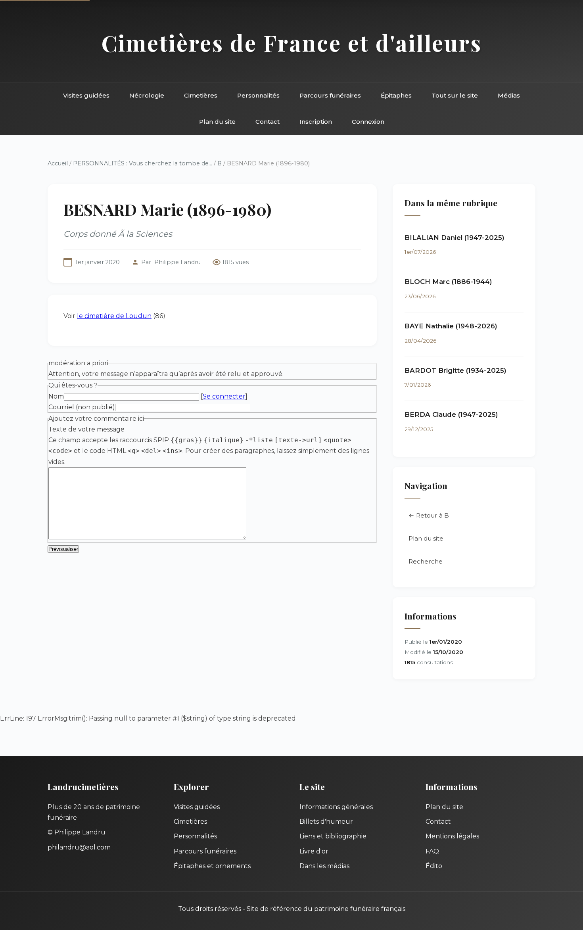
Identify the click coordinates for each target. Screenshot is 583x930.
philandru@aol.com (79, 847)
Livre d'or (313, 851)
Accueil (58, 163)
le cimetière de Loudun (114, 316)
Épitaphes (396, 95)
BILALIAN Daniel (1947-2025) (454, 238)
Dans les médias (324, 866)
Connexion (368, 121)
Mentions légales (452, 836)
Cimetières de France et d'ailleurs (292, 43)
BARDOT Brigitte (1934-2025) (455, 370)
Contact (267, 121)
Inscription (315, 121)
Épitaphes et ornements (212, 866)
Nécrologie (146, 95)
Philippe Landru (177, 262)
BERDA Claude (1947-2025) (451, 414)
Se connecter (224, 396)
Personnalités (258, 95)
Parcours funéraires (330, 95)
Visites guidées (86, 95)
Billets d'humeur (326, 821)
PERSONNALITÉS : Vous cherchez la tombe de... (142, 163)
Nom (56, 396)
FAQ (432, 851)
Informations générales (336, 807)
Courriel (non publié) (81, 407)
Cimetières (200, 95)
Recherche (425, 561)
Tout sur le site (454, 95)
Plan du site (217, 121)
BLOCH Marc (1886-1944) (448, 282)
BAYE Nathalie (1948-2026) (451, 326)
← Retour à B (428, 515)
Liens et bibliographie (332, 836)
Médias (509, 95)
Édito (434, 866)
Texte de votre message (86, 429)
